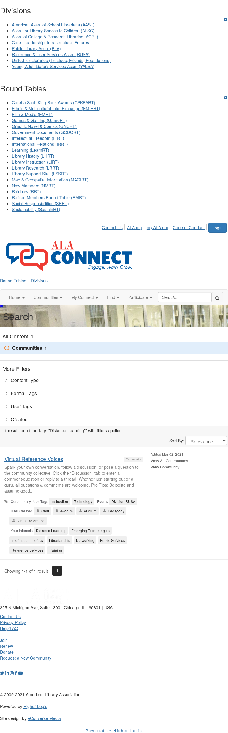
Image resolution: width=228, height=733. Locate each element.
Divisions (39, 281)
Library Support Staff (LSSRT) (40, 174)
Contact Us (112, 227)
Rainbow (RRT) (26, 191)
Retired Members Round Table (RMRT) (49, 197)
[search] (217, 297)
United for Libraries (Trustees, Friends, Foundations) (61, 60)
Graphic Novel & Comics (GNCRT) (44, 126)
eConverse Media (44, 718)
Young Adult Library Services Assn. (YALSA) (53, 66)
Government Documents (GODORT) (46, 132)
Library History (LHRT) (33, 156)
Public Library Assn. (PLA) (36, 48)
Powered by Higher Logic (114, 730)
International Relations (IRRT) (40, 144)
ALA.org (134, 227)
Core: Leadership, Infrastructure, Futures (50, 42)
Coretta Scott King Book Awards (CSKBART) (53, 102)
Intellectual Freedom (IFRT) (38, 138)
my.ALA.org (157, 227)
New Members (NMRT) (34, 186)
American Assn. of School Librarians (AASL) (53, 25)
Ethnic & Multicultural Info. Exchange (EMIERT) (56, 108)
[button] (17, 297)
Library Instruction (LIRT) (35, 162)
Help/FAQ (9, 628)
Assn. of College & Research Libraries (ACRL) (55, 36)
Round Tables (13, 281)
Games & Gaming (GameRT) (39, 120)
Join (4, 640)
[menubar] (154, 226)
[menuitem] (113, 226)
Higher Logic (35, 706)
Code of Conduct (189, 227)
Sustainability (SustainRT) (36, 209)
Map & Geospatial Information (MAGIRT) (50, 180)
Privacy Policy (13, 622)
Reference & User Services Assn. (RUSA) (51, 54)
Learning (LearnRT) (30, 150)
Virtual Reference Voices (33, 459)
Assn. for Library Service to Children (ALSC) (53, 31)
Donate (7, 652)
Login (217, 228)
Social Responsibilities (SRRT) (40, 203)
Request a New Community (25, 658)
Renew (6, 646)
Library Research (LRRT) (35, 168)
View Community (165, 467)
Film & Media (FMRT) (32, 114)
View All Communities (169, 460)
